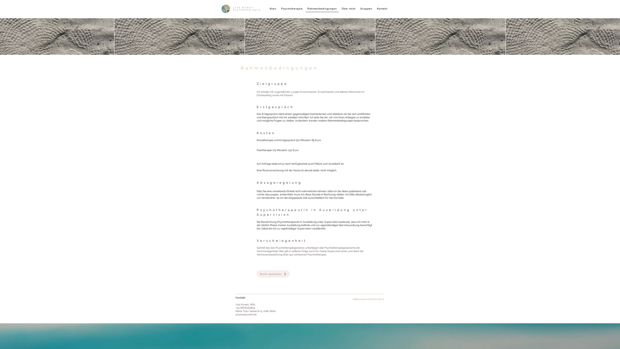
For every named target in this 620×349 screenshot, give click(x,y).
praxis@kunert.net (246, 314)
